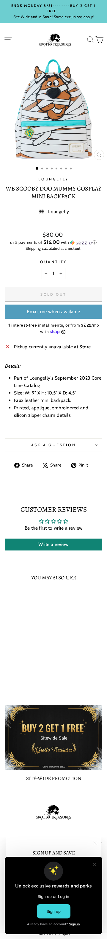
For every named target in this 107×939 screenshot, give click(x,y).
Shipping (33, 248)
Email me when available (53, 311)
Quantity (53, 262)
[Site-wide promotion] (53, 737)
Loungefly (53, 179)
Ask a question (53, 445)
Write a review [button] (53, 544)
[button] (53, 242)
